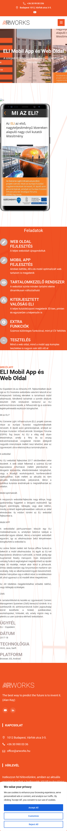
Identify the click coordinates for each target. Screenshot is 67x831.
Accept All (33, 807)
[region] (33, 806)
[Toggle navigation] (61, 22)
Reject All (33, 824)
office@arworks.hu (18, 750)
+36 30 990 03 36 (17, 744)
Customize (33, 816)
